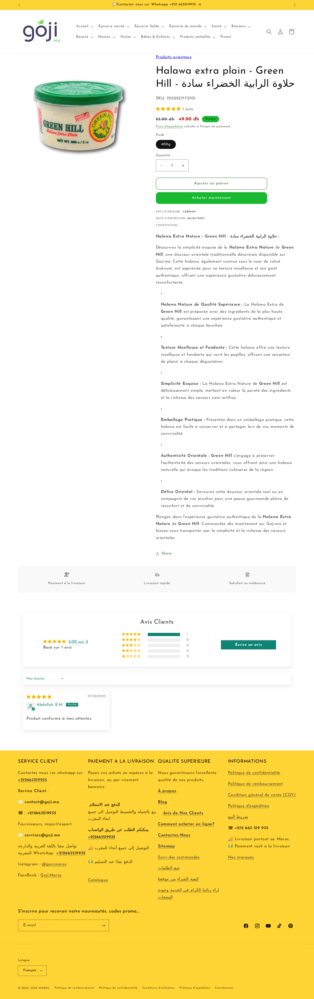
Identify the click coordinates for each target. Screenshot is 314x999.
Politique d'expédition (249, 806)
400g (166, 144)
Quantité (163, 155)
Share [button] (167, 553)
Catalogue (98, 880)
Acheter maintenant (211, 198)
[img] (38, 697)
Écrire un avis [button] (248, 645)
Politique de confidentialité (254, 773)
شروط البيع (238, 817)
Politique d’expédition (195, 988)
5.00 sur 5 (78, 642)
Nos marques (241, 857)
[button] (84, 26)
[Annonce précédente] (19, 5)
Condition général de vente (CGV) (262, 795)
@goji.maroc (54, 864)
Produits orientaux (174, 57)
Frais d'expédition (169, 126)
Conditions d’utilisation (158, 988)
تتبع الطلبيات (169, 868)
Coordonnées (224, 988)
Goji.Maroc (51, 875)
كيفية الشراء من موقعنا (178, 879)
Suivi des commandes (179, 857)
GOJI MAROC (40, 988)
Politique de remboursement (255, 784)
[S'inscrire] (103, 926)
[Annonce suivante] (295, 5)
